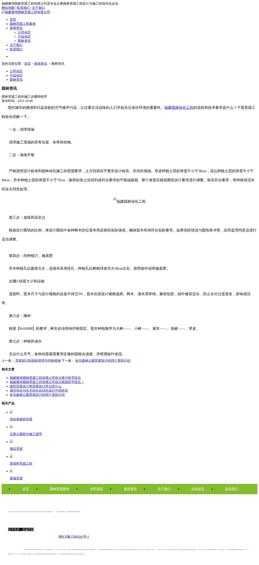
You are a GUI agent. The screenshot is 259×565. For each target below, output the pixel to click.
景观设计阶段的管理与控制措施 (38, 360)
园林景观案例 (59, 489)
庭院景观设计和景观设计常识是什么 (36, 386)
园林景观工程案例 (23, 23)
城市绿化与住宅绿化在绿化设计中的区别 (39, 390)
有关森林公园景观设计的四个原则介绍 (102, 360)
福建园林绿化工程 (178, 108)
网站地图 (8, 8)
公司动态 (24, 32)
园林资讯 (24, 40)
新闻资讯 (16, 28)
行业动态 (24, 36)
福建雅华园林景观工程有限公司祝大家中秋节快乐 (45, 377)
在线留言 (197, 489)
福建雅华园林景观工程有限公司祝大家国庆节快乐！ (47, 382)
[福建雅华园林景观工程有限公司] (26, 12)
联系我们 (23, 8)
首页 (13, 19)
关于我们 (38, 8)
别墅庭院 (96, 489)
